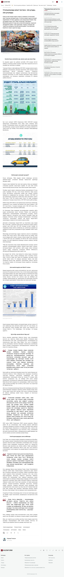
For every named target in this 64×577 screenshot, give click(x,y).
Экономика (3, 565)
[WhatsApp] (7, 533)
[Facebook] (15, 533)
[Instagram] (4, 533)
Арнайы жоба (29, 5)
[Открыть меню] (62, 2)
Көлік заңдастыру (7, 527)
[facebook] (50, 550)
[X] (18, 533)
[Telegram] (11, 533)
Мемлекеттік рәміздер (30, 562)
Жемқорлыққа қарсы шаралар (31, 565)
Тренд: (2, 5)
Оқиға (2, 557)
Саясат (2, 560)
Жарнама (50, 562)
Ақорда (54, 5)
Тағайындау (49, 5)
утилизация (26, 527)
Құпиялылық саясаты (29, 560)
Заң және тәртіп (42, 5)
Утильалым (6, 529)
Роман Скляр (17, 527)
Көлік (24, 529)
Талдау (2, 562)
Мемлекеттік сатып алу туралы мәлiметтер (35, 567)
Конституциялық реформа (20, 5)
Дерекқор (35, 5)
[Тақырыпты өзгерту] (58, 2)
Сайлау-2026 (7, 5)
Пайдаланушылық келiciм (30, 557)
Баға (19, 529)
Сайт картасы (51, 557)
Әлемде (3, 567)
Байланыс (50, 560)
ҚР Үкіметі (14, 529)
